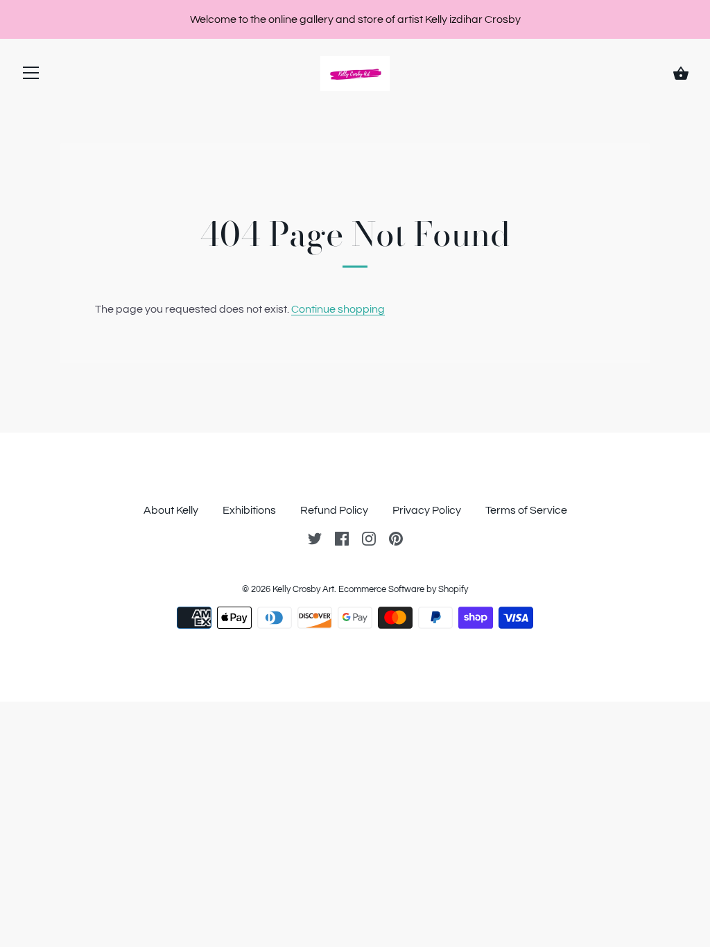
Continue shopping (338, 309)
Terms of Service (526, 510)
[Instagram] (369, 538)
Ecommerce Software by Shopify (403, 589)
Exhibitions (249, 510)
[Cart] (681, 73)
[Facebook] (342, 538)
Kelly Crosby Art (303, 589)
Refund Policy (334, 510)
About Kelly (171, 510)
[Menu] (31, 76)
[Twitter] (315, 538)
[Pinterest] (396, 538)
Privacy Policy (426, 510)
